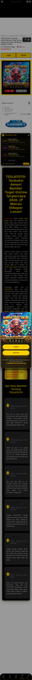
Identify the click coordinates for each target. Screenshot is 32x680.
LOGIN (16, 346)
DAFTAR (16, 352)
